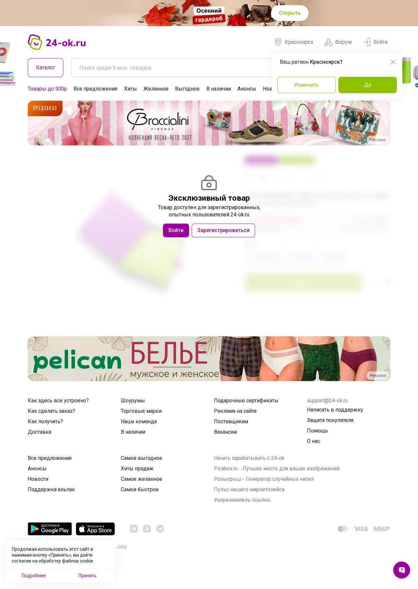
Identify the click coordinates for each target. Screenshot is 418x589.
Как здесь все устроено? (58, 400)
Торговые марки (141, 411)
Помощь (317, 431)
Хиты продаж (137, 468)
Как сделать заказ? (51, 411)
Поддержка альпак (51, 489)
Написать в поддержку (335, 410)
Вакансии (225, 432)
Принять (87, 575)
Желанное (156, 89)
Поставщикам (231, 421)
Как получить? (45, 421)
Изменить (306, 85)
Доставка (39, 432)
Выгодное (187, 89)
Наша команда (139, 421)
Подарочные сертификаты (246, 400)
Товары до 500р (47, 89)
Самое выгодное (141, 458)
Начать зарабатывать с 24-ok (249, 458)
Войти (380, 42)
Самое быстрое (140, 489)
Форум (343, 42)
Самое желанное (141, 479)
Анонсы (246, 89)
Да (367, 85)
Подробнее (34, 575)
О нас (313, 441)
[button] (39, 123)
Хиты (130, 89)
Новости (38, 479)
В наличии (218, 89)
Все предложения (95, 89)
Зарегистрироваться (223, 230)
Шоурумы (133, 400)
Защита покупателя (330, 420)
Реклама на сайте (235, 411)
